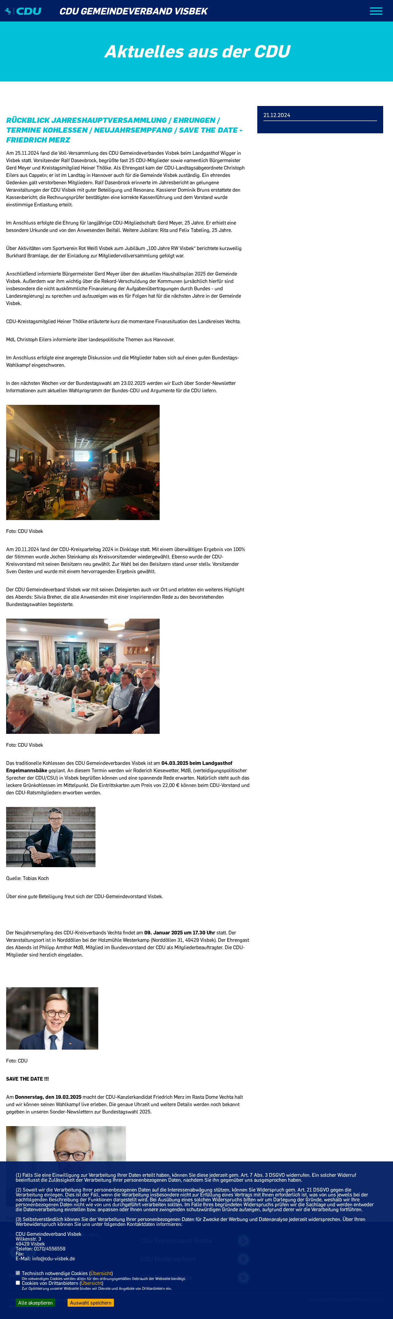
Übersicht (101, 1273)
